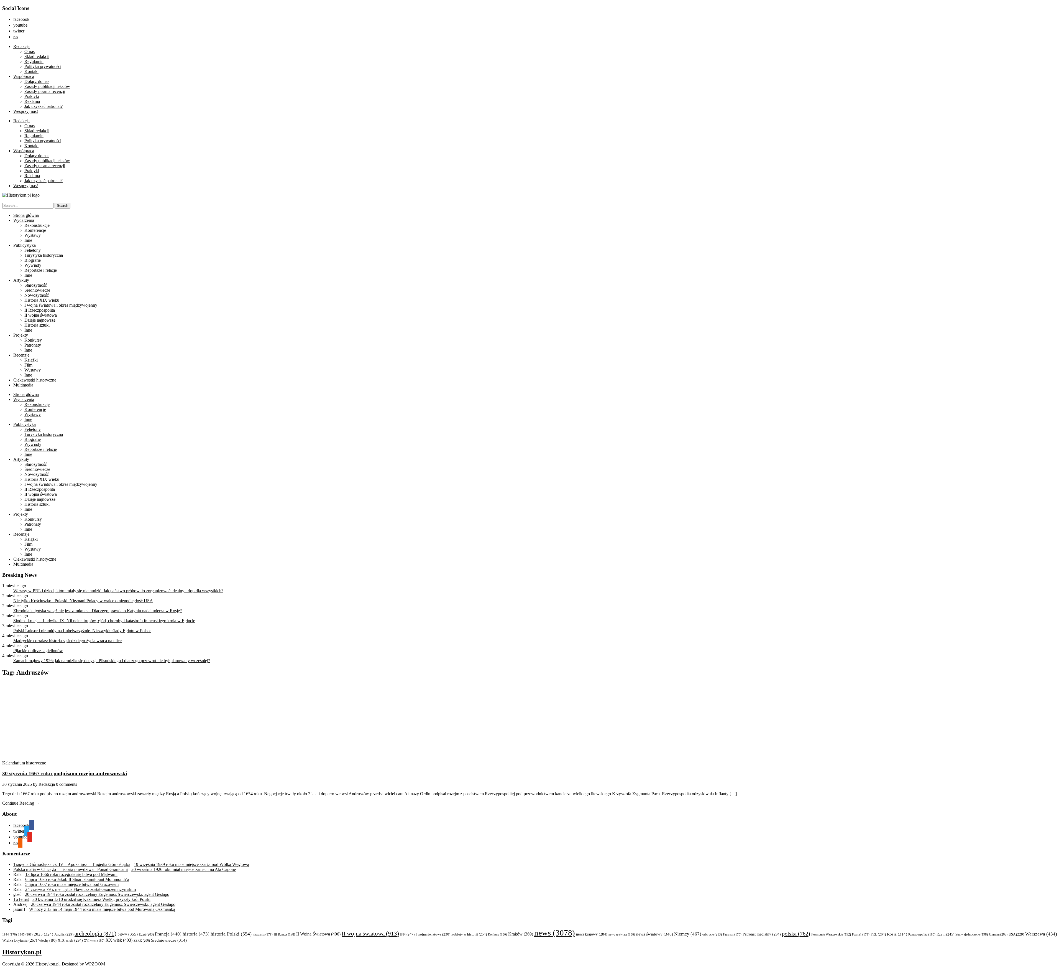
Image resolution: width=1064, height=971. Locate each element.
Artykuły (21, 280)
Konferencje (35, 230)
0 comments (66, 784)
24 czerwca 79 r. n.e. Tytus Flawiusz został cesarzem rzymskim (80, 889)
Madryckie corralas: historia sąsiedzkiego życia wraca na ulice (67, 640)
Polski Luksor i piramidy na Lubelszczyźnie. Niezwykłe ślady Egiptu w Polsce (82, 630)
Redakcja (21, 46)
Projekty (20, 335)
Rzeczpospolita (921, 934)
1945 (25, 934)
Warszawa (1041, 934)
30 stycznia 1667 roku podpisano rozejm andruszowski (64, 773)
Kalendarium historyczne (24, 763)
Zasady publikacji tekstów (47, 86)
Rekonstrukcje (37, 225)
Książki (31, 360)
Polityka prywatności (42, 66)
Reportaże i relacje (40, 270)
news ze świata (621, 934)
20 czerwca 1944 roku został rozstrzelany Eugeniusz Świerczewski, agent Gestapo (97, 894)
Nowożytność (36, 295)
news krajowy (591, 934)
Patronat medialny (762, 934)
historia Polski (231, 934)
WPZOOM (95, 964)
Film (28, 365)
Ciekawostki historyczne (34, 380)
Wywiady (32, 265)
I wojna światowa (433, 934)
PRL (878, 934)
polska (796, 934)
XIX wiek (70, 940)
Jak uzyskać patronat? (43, 106)
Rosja (897, 934)
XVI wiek (94, 940)
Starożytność (35, 285)
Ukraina (998, 934)
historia (196, 934)
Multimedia (23, 385)
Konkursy (33, 340)
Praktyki (31, 96)
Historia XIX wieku (41, 300)
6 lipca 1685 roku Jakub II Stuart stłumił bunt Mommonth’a (77, 879)
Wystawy (32, 235)
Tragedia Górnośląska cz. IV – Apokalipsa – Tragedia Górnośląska (71, 864)
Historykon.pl (22, 952)
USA (1016, 934)
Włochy (47, 940)
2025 (43, 934)
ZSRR (142, 940)
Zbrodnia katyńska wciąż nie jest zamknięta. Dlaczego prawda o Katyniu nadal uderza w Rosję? (97, 610)
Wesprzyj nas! (25, 111)
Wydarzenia (23, 220)
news (554, 932)
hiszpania (263, 934)
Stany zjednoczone (971, 934)
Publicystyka (24, 245)
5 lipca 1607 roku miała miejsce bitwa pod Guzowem (72, 884)
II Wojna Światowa (318, 934)
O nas (29, 51)
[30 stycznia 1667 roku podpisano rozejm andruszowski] (55, 758)
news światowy (654, 934)
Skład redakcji (36, 56)
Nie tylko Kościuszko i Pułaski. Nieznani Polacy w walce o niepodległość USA (83, 600)
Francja (168, 934)
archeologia (95, 933)
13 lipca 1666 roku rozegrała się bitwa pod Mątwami (71, 874)
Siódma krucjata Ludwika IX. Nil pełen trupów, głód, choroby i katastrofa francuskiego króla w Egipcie (104, 620)
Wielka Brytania (19, 940)
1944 (9, 934)
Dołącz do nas (36, 81)
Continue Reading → (21, 803)
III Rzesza (284, 934)
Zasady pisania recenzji (44, 91)
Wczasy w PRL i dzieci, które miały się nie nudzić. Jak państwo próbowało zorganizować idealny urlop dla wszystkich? (118, 590)
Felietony (32, 250)
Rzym (945, 934)
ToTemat (21, 899)
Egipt (146, 934)
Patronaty (32, 345)
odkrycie (712, 934)
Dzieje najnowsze (39, 320)
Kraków (520, 934)
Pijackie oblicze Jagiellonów (38, 650)
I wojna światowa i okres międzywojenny (60, 305)
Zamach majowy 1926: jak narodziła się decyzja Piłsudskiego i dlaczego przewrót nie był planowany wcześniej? (111, 660)
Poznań (860, 934)
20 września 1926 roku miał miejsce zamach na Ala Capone (183, 869)
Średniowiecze (37, 290)
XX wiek (119, 940)
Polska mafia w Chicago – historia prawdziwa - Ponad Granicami (70, 869)
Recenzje (21, 355)
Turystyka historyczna (43, 255)
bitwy (127, 934)
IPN (407, 934)
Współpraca (23, 76)
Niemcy (687, 934)
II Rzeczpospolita (39, 310)
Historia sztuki (37, 325)
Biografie (32, 260)
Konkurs (497, 934)
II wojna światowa (40, 315)
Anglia (63, 934)
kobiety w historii (469, 934)
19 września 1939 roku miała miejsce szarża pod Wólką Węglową (191, 864)
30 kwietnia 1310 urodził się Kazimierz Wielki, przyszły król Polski (91, 899)
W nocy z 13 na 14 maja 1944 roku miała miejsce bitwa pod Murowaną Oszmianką (102, 909)
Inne (28, 240)
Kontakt (31, 71)
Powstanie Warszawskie (831, 934)
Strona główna (26, 215)
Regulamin (34, 61)
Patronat (732, 934)
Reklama (32, 101)
